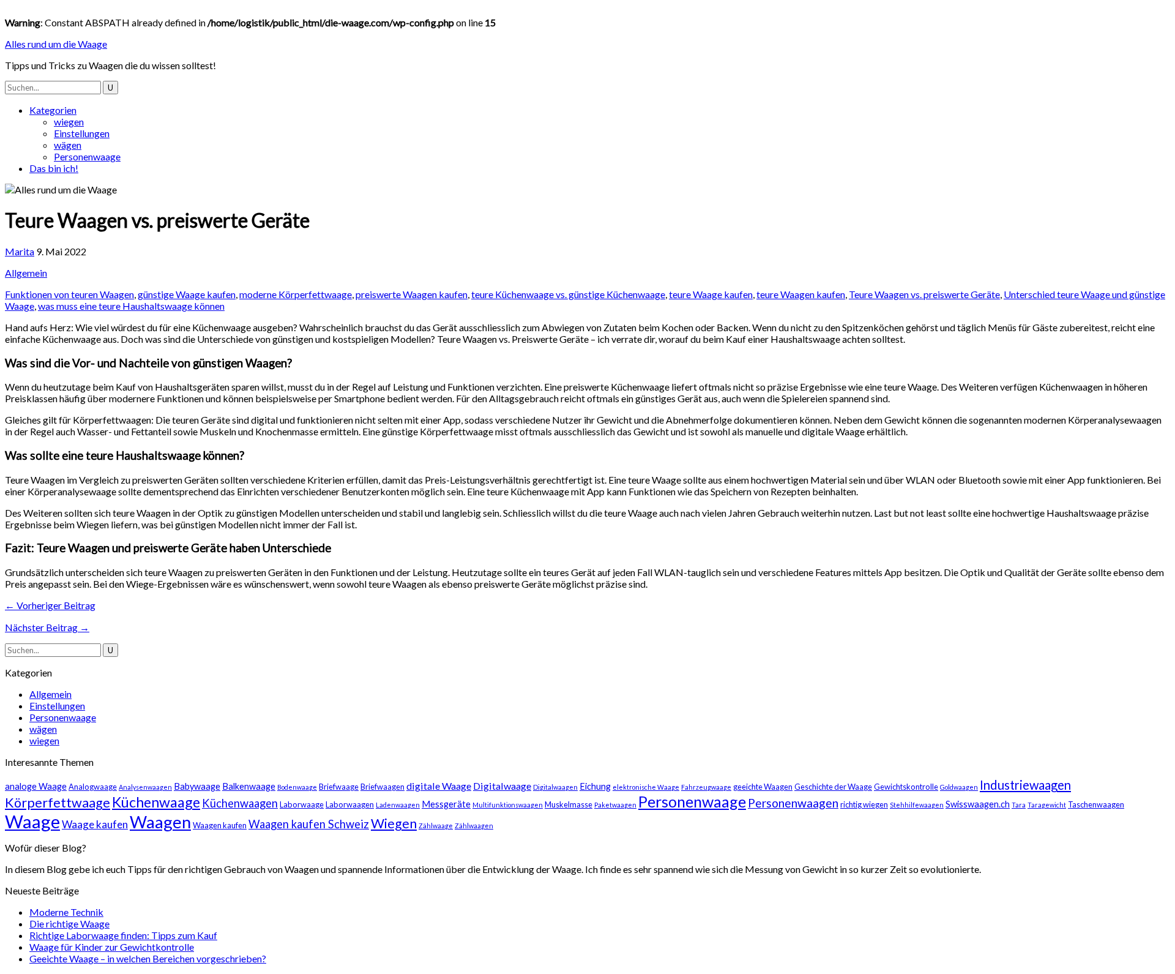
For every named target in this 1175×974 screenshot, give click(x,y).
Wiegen (394, 823)
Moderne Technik (66, 912)
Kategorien (52, 110)
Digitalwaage (502, 786)
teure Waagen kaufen (800, 294)
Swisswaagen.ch (978, 804)
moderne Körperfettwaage (295, 294)
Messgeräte (446, 804)
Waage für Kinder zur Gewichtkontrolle (111, 947)
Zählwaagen (474, 826)
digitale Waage (438, 786)
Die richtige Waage (69, 923)
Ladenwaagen (398, 805)
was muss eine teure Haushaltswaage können (131, 306)
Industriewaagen (1025, 784)
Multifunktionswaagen (507, 805)
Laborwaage (302, 804)
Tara (1019, 805)
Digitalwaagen (555, 787)
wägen (67, 145)
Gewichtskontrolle (906, 787)
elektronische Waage (646, 787)
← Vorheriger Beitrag (50, 605)
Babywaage (197, 786)
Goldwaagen (959, 787)
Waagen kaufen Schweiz (308, 824)
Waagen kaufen (220, 825)
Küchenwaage (156, 802)
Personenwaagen (793, 803)
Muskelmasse (568, 804)
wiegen (69, 121)
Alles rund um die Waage (56, 44)
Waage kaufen (95, 824)
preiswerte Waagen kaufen (412, 294)
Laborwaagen (350, 804)
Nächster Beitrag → (47, 627)
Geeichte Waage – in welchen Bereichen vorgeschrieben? (147, 958)
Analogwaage (93, 787)
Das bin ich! (53, 168)
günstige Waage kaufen (187, 294)
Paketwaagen (615, 805)
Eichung (595, 786)
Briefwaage (339, 787)
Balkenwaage (248, 786)
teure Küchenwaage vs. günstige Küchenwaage (568, 294)
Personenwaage (87, 156)
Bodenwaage (297, 787)
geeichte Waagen (763, 787)
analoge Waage (36, 786)
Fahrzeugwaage (706, 787)
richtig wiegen (864, 804)
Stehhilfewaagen (917, 805)
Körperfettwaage (57, 803)
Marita (19, 251)
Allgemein (26, 273)
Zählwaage (436, 826)
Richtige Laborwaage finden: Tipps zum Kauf (123, 935)
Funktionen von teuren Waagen (69, 294)
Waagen (160, 822)
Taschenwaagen (1096, 804)
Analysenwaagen (145, 787)
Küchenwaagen (240, 803)
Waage (32, 821)
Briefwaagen (382, 787)
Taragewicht (1047, 805)
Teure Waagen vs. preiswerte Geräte (924, 294)
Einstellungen (82, 133)
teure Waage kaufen (711, 294)
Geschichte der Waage (833, 787)
